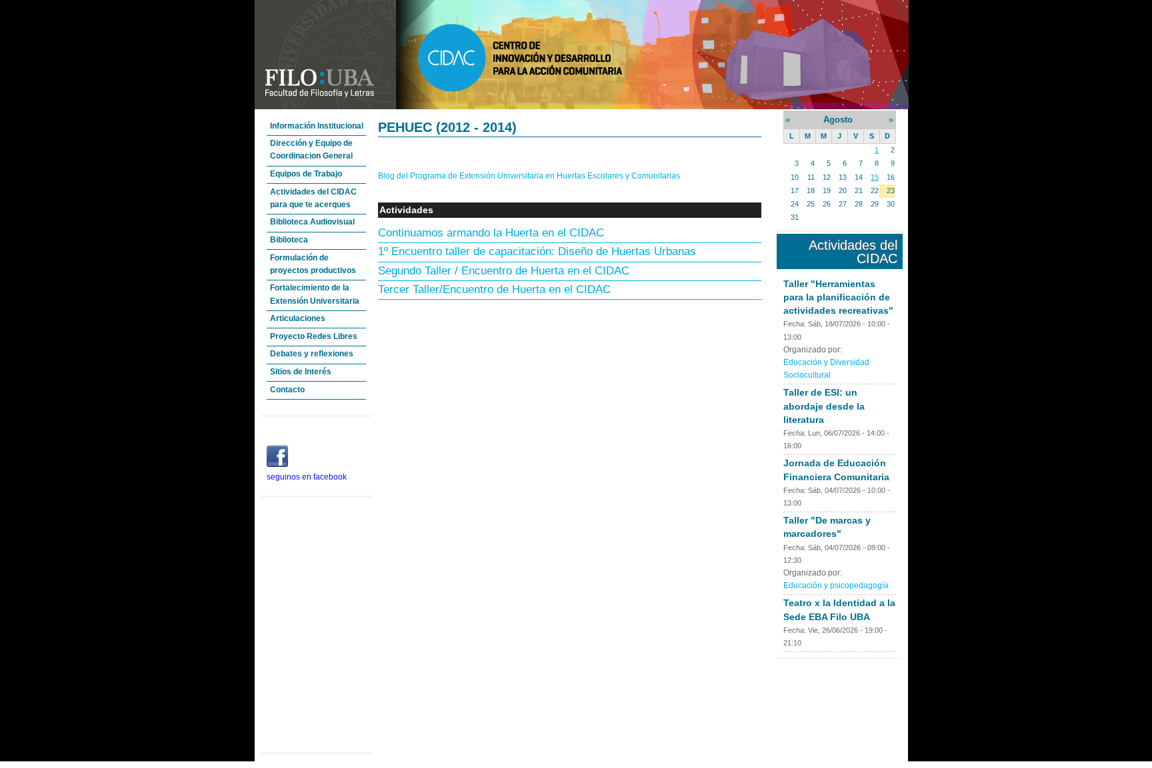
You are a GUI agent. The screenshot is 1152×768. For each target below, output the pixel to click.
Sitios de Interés (300, 371)
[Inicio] (582, 106)
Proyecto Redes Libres (313, 336)
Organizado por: (812, 349)
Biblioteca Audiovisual (312, 221)
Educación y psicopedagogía (836, 585)
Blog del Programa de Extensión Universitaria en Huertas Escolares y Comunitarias (529, 176)
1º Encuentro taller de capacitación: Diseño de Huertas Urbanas (537, 251)
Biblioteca (289, 239)
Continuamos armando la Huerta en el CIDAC (491, 232)
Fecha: (795, 324)
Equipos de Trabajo (306, 174)
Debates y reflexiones (311, 353)
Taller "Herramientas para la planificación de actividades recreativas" (838, 297)
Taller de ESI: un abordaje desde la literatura (824, 405)
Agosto (838, 120)
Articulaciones (297, 318)
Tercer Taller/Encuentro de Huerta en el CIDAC (494, 289)
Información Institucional (316, 126)
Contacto (287, 389)
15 (875, 177)
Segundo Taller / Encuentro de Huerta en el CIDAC (503, 270)
